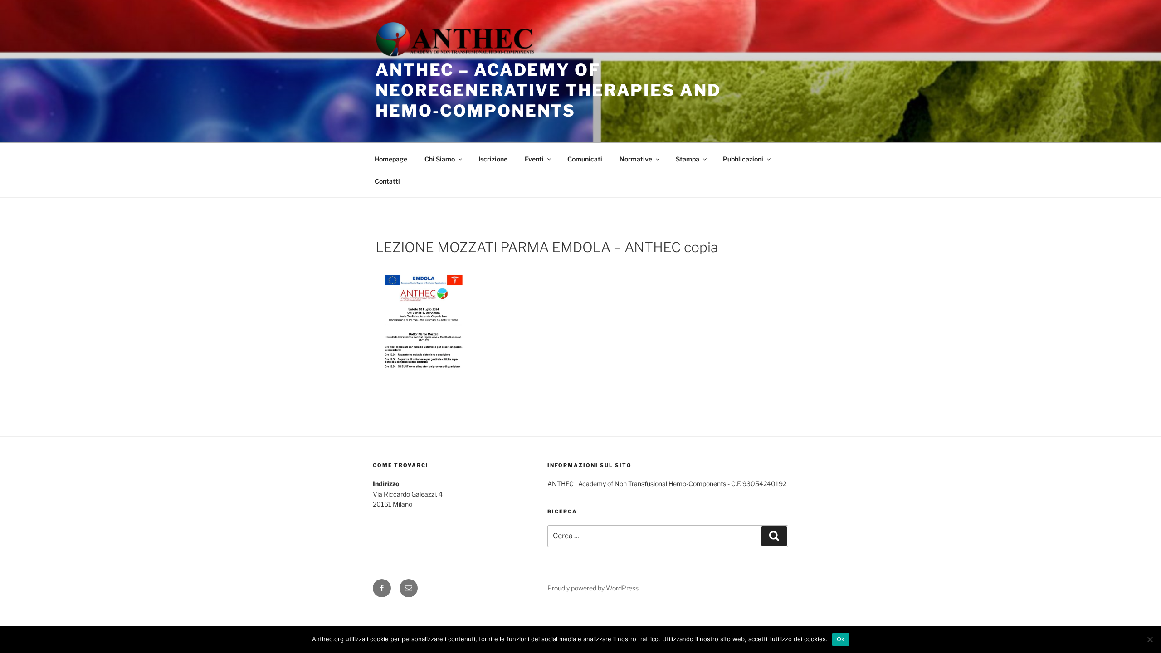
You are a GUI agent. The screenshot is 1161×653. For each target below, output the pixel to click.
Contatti (387, 181)
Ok (841, 639)
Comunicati (584, 159)
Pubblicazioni (743, 159)
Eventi (534, 159)
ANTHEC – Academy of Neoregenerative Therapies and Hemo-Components (548, 90)
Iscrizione (492, 159)
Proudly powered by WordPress (593, 588)
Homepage (391, 159)
